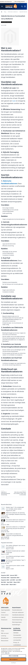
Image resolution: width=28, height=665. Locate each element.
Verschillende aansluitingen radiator (15, 556)
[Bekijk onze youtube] (10, 593)
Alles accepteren (13, 659)
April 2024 (10, 582)
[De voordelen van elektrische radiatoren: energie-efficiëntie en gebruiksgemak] (3, 534)
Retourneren (4, 640)
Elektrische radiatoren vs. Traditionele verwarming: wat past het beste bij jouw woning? (13, 528)
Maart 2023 (13, 584)
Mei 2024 (3, 582)
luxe (14, 101)
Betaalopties (4, 638)
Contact (3, 612)
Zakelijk (3, 617)
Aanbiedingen (16, 624)
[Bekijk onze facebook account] (4, 593)
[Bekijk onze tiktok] (7, 593)
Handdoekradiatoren (18, 615)
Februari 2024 (5, 584)
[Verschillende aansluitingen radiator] (3, 557)
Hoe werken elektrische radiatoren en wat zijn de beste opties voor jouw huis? (13, 521)
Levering (3, 636)
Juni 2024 (18, 580)
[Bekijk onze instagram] (2, 593)
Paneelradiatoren (17, 610)
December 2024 (5, 577)
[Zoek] (22, 6)
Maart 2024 (17, 582)
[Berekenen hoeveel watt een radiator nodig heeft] (3, 551)
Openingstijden (5, 610)
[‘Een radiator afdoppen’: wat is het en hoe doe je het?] (3, 547)
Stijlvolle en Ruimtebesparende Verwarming (5, 492)
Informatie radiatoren (13, 11)
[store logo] (12, 6)
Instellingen (13, 662)
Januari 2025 (13, 575)
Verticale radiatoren (18, 612)
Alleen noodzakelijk (13, 655)
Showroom (4, 620)
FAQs (2, 631)
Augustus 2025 (5, 575)
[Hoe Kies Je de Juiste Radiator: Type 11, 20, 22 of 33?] (3, 560)
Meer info (7, 652)
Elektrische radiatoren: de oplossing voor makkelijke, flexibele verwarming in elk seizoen (13, 514)
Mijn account (5, 633)
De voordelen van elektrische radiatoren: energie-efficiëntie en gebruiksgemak (12, 535)
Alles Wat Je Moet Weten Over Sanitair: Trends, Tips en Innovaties (20, 492)
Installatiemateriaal (17, 617)
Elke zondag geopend (17, 1)
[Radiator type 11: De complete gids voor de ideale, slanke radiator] (3, 508)
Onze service (4, 615)
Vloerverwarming (17, 620)
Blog (5, 11)
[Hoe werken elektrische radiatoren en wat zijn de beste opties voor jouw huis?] (3, 520)
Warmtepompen (17, 622)
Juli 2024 (12, 580)
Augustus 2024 (5, 580)
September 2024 (15, 577)
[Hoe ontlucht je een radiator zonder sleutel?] (3, 567)
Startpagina (1, 11)
